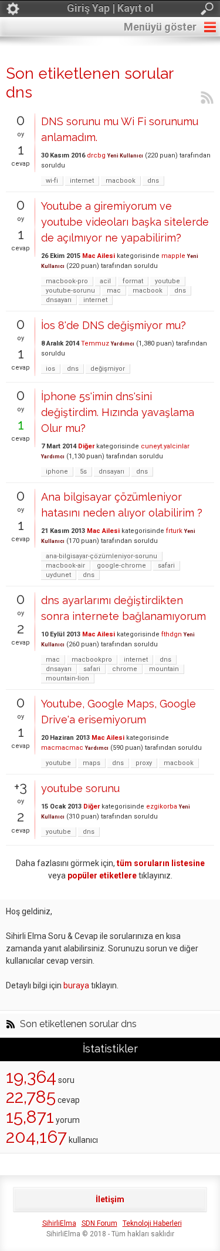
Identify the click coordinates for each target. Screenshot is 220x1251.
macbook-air (65, 565)
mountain (164, 669)
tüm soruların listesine (161, 863)
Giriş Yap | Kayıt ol (110, 8)
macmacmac (62, 748)
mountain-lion (67, 678)
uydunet (58, 575)
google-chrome (121, 565)
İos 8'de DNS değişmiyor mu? (113, 325)
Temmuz (95, 343)
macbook (121, 181)
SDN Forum (99, 1223)
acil (105, 281)
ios (50, 369)
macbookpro (92, 659)
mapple (173, 256)
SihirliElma (59, 1223)
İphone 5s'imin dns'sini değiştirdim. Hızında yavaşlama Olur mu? (117, 412)
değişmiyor (107, 369)
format (133, 281)
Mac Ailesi (98, 256)
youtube (167, 281)
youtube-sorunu (70, 290)
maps (91, 763)
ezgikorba (161, 806)
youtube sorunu (80, 788)
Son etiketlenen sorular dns (78, 1024)
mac (114, 290)
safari (166, 565)
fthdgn (171, 634)
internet (82, 181)
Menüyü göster (160, 27)
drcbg (96, 155)
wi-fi (52, 181)
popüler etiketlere (102, 875)
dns (153, 181)
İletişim (110, 1199)
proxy (144, 763)
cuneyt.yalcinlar (165, 446)
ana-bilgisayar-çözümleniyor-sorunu (101, 556)
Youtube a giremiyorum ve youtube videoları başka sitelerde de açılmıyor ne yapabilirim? (125, 222)
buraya (76, 985)
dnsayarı (59, 300)
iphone (57, 471)
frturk (174, 531)
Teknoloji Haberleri (152, 1223)
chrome (124, 669)
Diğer (86, 446)
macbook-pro (67, 281)
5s (83, 471)
